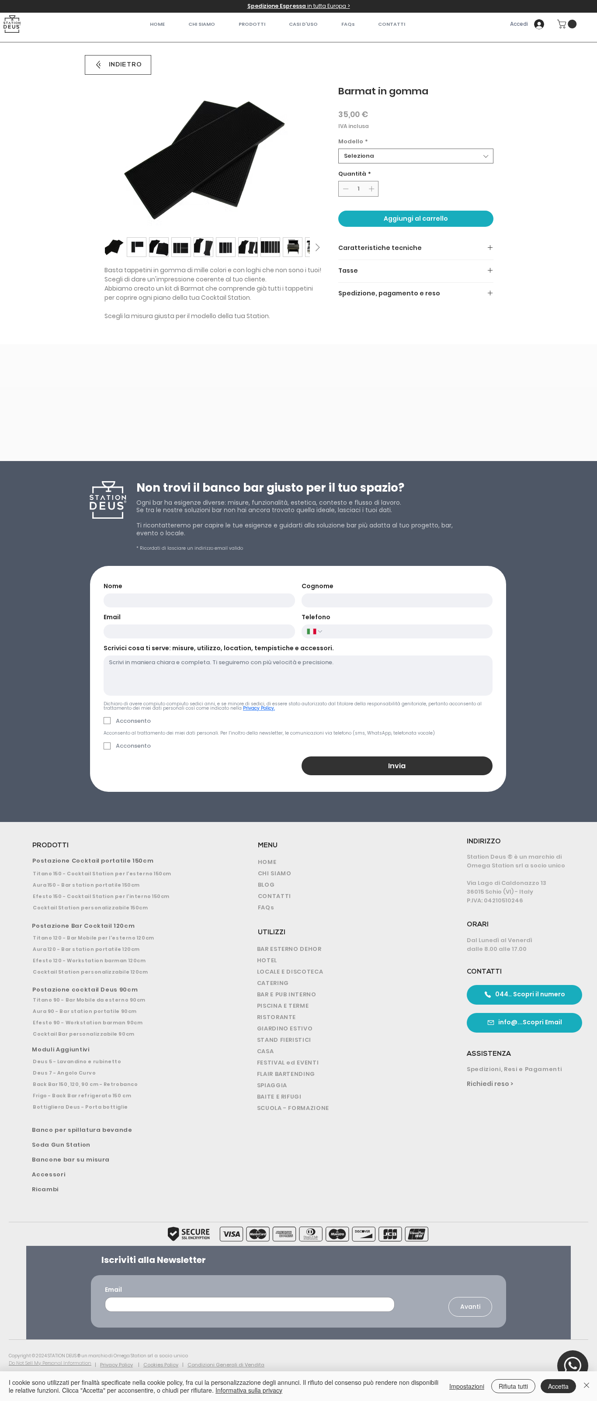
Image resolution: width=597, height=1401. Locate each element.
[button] (252, 24)
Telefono (316, 617)
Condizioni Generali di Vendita (225, 1364)
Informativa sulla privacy (248, 1390)
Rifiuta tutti (513, 1386)
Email (112, 617)
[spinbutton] (358, 188)
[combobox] (415, 156)
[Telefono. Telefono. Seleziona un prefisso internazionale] (315, 631)
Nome (113, 586)
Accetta (558, 1386)
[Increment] (372, 188)
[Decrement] (345, 188)
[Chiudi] (586, 1386)
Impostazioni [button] (466, 1386)
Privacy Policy (116, 1364)
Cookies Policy (160, 1364)
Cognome (317, 586)
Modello (353, 141)
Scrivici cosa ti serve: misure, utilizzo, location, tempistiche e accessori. (219, 648)
